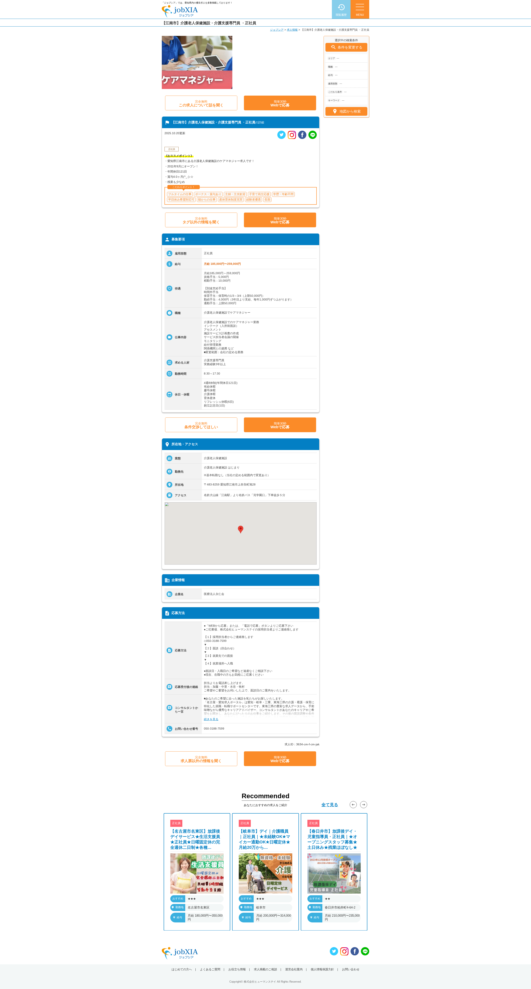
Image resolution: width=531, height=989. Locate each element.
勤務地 (179, 907)
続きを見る (211, 719)
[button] (240, 529)
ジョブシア (277, 29)
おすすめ (177, 898)
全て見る (330, 804)
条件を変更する (346, 47)
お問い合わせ (350, 969)
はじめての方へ (182, 969)
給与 (179, 917)
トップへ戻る (521, 979)
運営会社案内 (294, 969)
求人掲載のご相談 (265, 969)
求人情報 (292, 29)
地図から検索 (346, 111)
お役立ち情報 (237, 969)
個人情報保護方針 (322, 969)
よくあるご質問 (210, 969)
